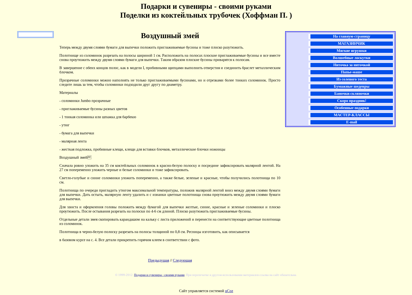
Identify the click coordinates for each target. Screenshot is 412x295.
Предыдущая (158, 260)
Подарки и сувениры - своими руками (159, 275)
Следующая (182, 260)
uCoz (229, 291)
